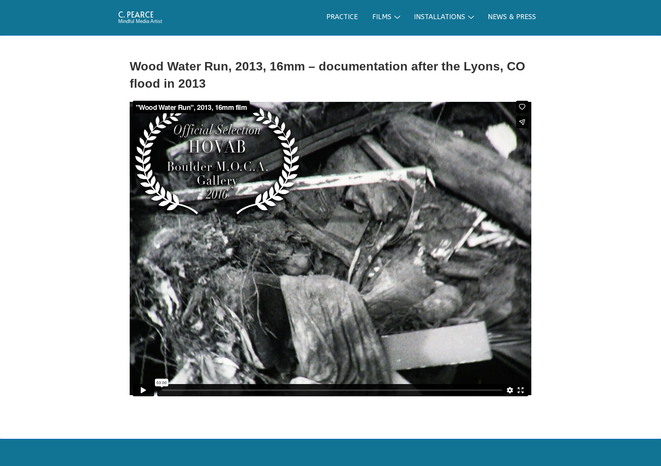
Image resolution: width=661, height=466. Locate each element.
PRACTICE (342, 17)
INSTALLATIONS (439, 17)
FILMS (381, 17)
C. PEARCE (136, 14)
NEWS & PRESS (512, 17)
